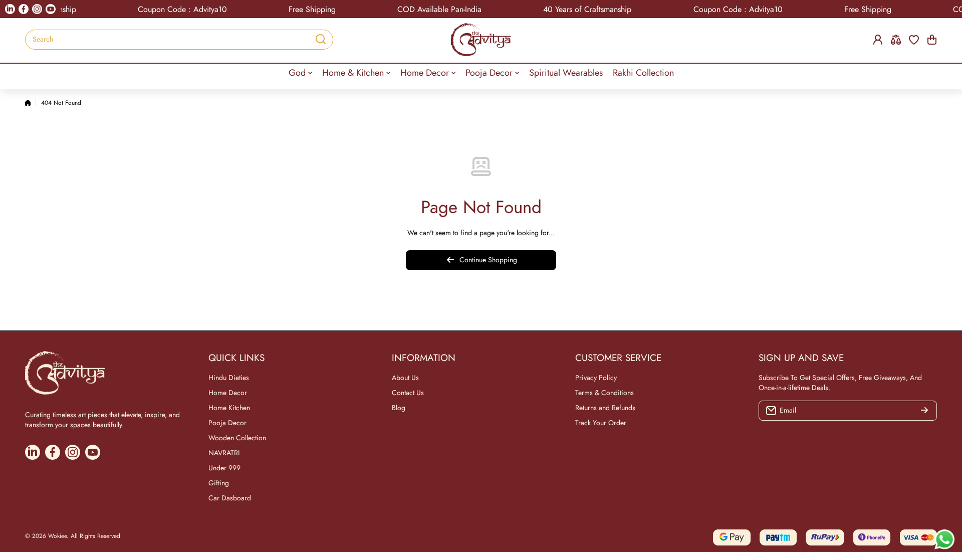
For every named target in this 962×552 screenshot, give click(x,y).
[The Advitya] (481, 39)
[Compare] (896, 40)
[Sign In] (878, 40)
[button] (932, 40)
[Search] (320, 40)
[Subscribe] (924, 411)
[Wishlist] (914, 40)
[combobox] (179, 40)
